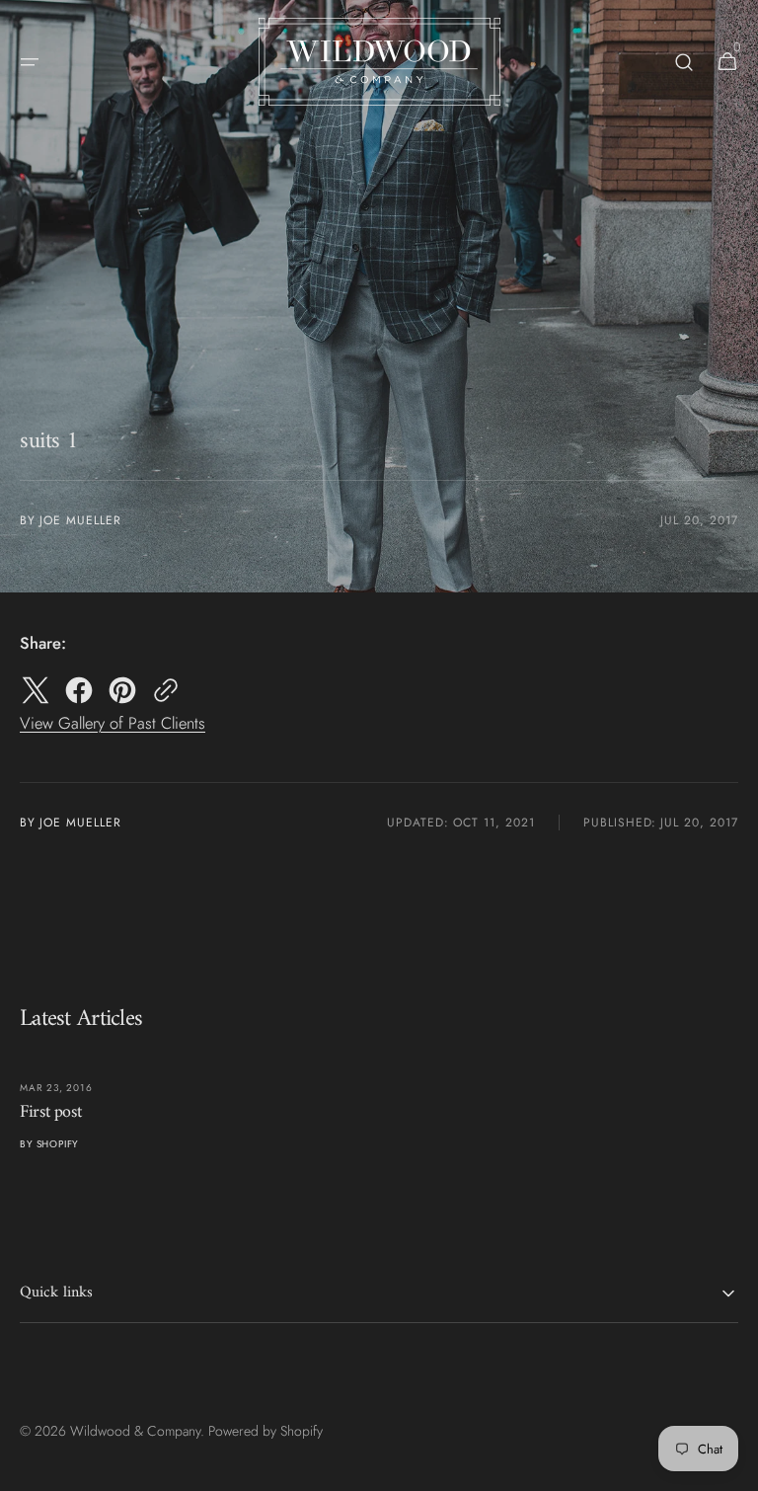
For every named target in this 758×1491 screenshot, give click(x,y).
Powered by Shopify (265, 1431)
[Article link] (193, 1108)
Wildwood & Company (135, 1431)
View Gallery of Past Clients (112, 723)
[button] (29, 62)
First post (50, 1112)
